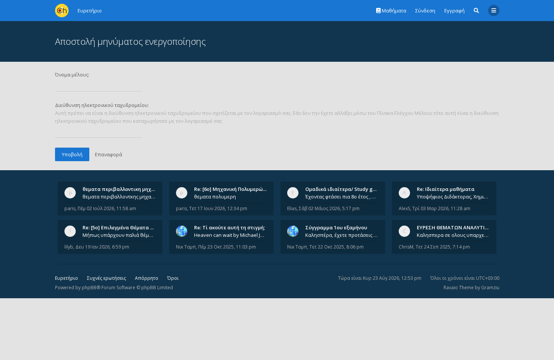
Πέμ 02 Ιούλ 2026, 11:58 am (107, 208)
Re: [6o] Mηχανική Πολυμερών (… (233, 189)
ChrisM (406, 247)
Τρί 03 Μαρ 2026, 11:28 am (441, 208)
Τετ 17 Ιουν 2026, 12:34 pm (218, 208)
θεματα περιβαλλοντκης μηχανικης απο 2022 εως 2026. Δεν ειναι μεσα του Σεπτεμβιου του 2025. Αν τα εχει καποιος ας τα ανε (119, 196)
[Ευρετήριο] (62, 10)
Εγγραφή (454, 10)
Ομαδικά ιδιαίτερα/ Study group (344, 189)
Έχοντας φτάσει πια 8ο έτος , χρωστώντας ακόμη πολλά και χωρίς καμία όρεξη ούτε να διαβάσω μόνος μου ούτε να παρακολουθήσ (341, 196)
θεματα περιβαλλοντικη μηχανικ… (124, 189)
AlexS (404, 208)
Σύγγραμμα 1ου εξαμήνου (336, 227)
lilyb (68, 247)
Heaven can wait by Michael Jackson (230, 235)
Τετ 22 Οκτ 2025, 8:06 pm (336, 247)
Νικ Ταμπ (186, 247)
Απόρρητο (146, 278)
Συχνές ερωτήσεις (106, 278)
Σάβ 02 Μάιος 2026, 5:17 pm (329, 208)
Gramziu (490, 287)
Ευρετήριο (66, 278)
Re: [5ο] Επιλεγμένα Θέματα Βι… (121, 227)
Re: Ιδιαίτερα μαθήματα (445, 189)
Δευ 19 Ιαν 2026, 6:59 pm (102, 247)
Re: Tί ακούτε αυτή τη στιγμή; (229, 227)
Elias (292, 208)
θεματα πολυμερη (215, 196)
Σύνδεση (425, 10)
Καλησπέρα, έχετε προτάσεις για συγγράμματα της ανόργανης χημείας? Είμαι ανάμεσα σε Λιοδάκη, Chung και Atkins (341, 235)
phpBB (89, 287)
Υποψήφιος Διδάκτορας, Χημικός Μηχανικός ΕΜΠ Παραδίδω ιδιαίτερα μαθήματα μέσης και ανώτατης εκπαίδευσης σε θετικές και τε (453, 196)
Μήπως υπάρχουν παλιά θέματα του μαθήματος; (119, 235)
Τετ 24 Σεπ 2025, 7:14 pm (443, 247)
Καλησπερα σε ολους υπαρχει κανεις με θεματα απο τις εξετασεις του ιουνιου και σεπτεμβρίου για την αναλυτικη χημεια (453, 235)
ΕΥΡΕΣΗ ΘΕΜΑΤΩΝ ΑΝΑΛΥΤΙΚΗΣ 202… (462, 227)
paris (69, 208)
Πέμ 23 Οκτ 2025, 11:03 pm (227, 247)
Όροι (173, 278)
